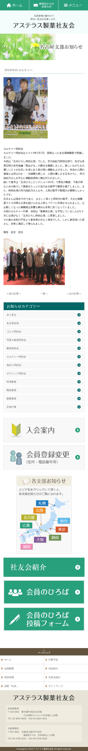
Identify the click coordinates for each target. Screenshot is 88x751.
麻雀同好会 (13, 348)
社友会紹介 (55, 677)
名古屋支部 (13, 323)
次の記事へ (75, 293)
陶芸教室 (11, 390)
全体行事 (11, 407)
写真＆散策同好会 (16, 340)
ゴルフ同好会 (14, 331)
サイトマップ (56, 686)
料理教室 (11, 381)
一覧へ (44, 293)
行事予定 (53, 659)
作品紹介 (53, 668)
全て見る (11, 314)
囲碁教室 (11, 398)
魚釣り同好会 (14, 365)
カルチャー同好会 (16, 356)
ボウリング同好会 (16, 373)
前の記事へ (15, 293)
